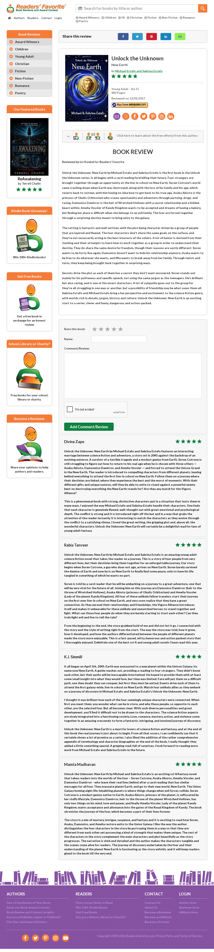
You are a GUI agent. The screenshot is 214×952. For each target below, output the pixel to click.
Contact (46, 18)
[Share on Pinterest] (151, 36)
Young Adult (24, 56)
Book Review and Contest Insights (30, 912)
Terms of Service (191, 936)
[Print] (180, 36)
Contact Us (152, 902)
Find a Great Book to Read (94, 902)
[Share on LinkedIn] (165, 36)
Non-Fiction (170, 17)
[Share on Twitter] (137, 36)
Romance (189, 17)
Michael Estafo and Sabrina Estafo (139, 71)
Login (58, 18)
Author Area (187, 902)
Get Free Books (86, 912)
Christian (136, 17)
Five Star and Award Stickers (27, 922)
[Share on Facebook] (123, 36)
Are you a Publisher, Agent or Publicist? (34, 917)
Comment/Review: (77, 348)
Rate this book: (74, 329)
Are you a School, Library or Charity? (101, 917)
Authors (19, 18)
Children (110, 17)
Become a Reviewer (158, 912)
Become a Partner (157, 922)
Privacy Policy (165, 936)
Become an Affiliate (158, 917)
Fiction (152, 17)
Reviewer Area (189, 907)
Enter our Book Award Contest (28, 907)
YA (123, 17)
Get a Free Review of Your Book (28, 902)
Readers (32, 18)
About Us (151, 907)
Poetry (83, 21)
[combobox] (141, 8)
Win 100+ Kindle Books (92, 907)
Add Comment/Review (89, 427)
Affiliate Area (188, 912)
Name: (68, 339)
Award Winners (89, 17)
